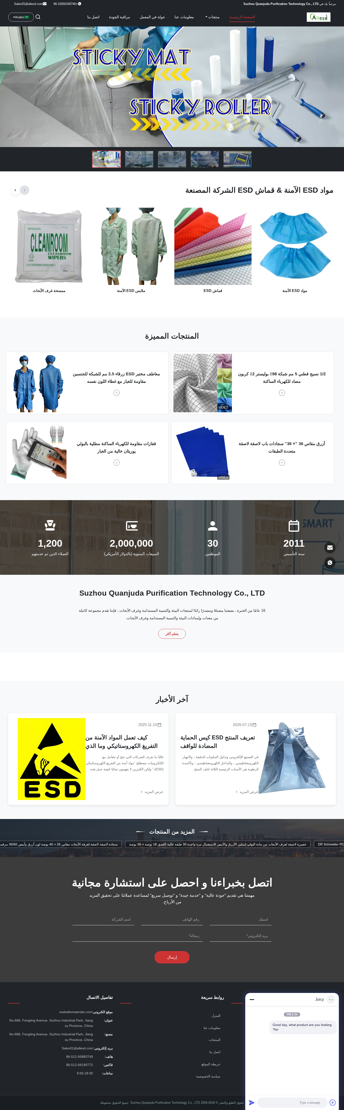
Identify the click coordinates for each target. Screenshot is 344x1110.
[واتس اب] (330, 562)
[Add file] (332, 1102)
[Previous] (24, 190)
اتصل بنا (93, 17)
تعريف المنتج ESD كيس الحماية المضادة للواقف (217, 741)
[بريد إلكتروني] (330, 547)
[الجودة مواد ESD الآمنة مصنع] (172, 86)
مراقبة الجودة (119, 17)
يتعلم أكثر (172, 634)
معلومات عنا (184, 17)
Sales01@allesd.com (28, 4)
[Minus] (252, 999)
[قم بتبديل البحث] (38, 17)
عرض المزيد (249, 792)
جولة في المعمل (152, 17)
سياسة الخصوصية (208, 1076)
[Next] (15, 190)
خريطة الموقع (210, 1064)
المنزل (216, 1016)
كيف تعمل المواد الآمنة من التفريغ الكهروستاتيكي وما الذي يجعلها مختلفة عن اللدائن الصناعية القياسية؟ (121, 742)
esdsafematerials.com (75, 1012)
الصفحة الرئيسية (242, 17)
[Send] (252, 1102)
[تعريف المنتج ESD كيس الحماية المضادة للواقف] (292, 759)
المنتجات (214, 1040)
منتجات (213, 17)
